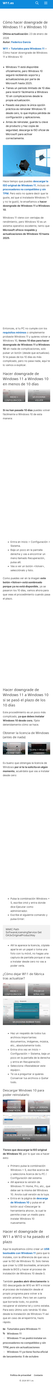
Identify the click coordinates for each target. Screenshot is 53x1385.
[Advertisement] (26, 270)
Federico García (21, 42)
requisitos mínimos (14, 332)
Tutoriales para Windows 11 (28, 48)
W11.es (8, 3)
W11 (5, 48)
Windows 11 (14, 1333)
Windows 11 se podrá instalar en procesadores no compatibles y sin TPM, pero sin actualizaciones (24, 1343)
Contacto (38, 1375)
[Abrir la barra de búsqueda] (37, 3)
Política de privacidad (20, 1375)
